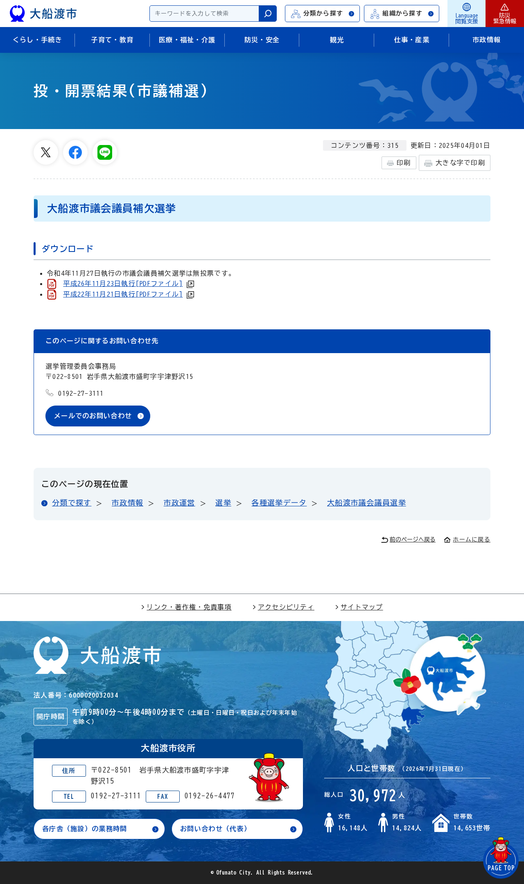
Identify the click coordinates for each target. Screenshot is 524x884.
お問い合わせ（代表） (215, 828)
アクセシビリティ (286, 607)
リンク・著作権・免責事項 (189, 607)
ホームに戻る (471, 539)
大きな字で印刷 (460, 162)
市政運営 (179, 502)
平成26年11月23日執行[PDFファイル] (123, 283)
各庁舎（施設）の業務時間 (84, 828)
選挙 (223, 502)
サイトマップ (362, 607)
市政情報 (127, 502)
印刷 (404, 162)
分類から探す (323, 13)
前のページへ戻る (413, 539)
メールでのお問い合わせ (93, 416)
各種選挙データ (279, 502)
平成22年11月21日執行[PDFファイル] (123, 294)
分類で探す (71, 502)
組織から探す (402, 13)
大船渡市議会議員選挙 (366, 502)
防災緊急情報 (504, 18)
